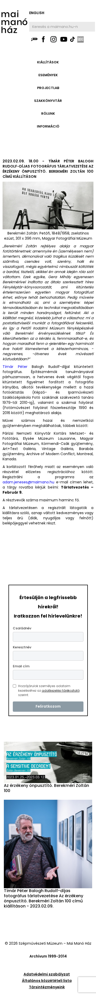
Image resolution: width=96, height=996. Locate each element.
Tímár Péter (15, 366)
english (36, 12)
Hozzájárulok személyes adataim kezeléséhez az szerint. (49, 690)
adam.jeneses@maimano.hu (28, 482)
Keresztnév (22, 647)
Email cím (21, 666)
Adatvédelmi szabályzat (47, 974)
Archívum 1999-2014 (48, 956)
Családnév (22, 628)
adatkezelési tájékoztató (61, 690)
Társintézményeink (47, 987)
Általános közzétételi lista (47, 980)
